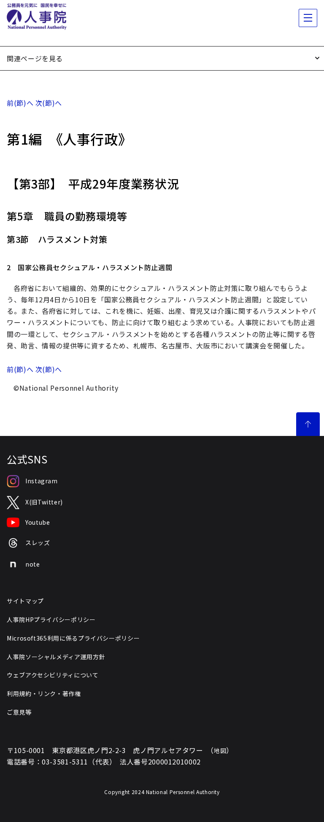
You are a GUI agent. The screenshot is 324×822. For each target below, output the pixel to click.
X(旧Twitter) (44, 502)
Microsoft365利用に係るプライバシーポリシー (73, 638)
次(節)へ (48, 103)
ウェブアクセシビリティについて (53, 675)
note (32, 564)
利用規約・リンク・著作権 (44, 693)
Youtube (37, 522)
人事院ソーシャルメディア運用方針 (56, 656)
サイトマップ (25, 601)
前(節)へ (20, 103)
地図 (220, 750)
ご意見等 (19, 712)
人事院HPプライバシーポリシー (51, 619)
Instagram (41, 481)
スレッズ (37, 542)
